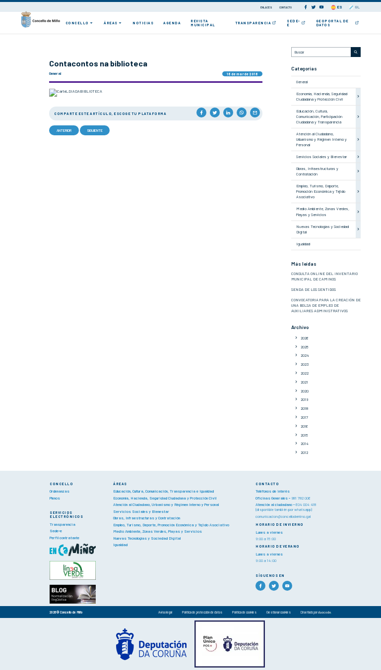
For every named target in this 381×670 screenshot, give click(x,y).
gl (357, 6)
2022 (305, 373)
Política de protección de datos (202, 612)
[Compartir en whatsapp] (242, 112)
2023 (305, 364)
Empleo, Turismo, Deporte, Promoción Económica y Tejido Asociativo (320, 191)
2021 (304, 382)
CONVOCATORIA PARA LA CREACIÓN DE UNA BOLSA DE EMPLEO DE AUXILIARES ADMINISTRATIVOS (326, 305)
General (302, 81)
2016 (304, 426)
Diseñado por (309, 612)
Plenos (55, 498)
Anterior (64, 130)
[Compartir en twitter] (215, 112)
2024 (305, 355)
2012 (304, 452)
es (339, 6)
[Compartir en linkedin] (228, 112)
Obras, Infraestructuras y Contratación (317, 171)
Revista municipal (202, 23)
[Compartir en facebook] (201, 112)
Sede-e (293, 23)
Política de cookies (244, 612)
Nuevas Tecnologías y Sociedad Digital (147, 538)
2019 (304, 399)
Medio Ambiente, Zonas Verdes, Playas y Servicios (322, 211)
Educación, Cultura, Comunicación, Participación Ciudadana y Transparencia (319, 116)
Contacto (285, 7)
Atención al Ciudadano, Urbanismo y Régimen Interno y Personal (321, 139)
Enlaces (266, 7)
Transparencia (253, 23)
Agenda (172, 23)
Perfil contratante (64, 537)
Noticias (142, 23)
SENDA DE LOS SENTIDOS (313, 289)
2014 (305, 443)
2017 (304, 417)
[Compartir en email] (255, 112)
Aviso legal (165, 612)
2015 (304, 435)
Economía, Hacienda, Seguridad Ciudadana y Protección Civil (321, 96)
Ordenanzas (59, 491)
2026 (305, 337)
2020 (305, 391)
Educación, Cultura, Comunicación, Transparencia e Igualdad (163, 491)
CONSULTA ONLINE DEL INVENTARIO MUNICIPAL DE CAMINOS (324, 276)
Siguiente (95, 130)
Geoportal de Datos (332, 23)
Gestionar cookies (278, 612)
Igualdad (303, 243)
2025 (305, 346)
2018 (304, 408)
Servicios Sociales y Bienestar (321, 156)
